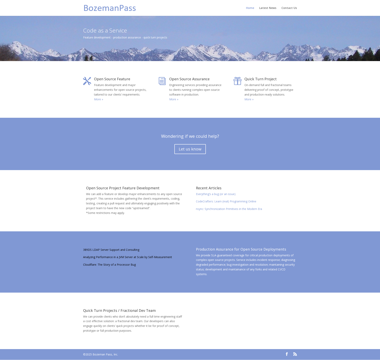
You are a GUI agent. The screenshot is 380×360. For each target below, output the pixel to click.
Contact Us (289, 8)
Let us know (190, 149)
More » (98, 99)
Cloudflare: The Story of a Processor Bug (109, 264)
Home (250, 8)
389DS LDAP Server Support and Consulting (111, 250)
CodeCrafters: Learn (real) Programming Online (226, 201)
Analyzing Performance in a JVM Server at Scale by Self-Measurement (127, 257)
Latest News (267, 8)
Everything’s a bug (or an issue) (216, 194)
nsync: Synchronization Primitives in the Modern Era (229, 209)
